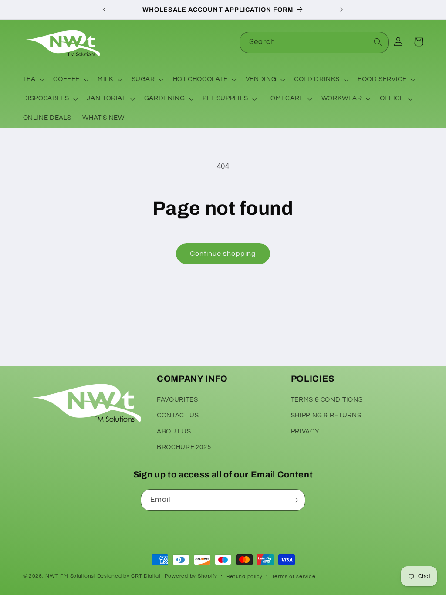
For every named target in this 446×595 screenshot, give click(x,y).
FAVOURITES (177, 399)
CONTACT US (178, 415)
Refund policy (244, 576)
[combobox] (314, 42)
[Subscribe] (295, 499)
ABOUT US (174, 431)
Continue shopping (223, 253)
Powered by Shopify (191, 576)
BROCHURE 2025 (184, 447)
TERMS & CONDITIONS (326, 399)
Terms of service (294, 576)
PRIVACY (305, 431)
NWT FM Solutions (69, 576)
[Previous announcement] (104, 9)
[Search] (378, 42)
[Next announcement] (341, 9)
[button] (32, 79)
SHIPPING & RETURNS (326, 415)
